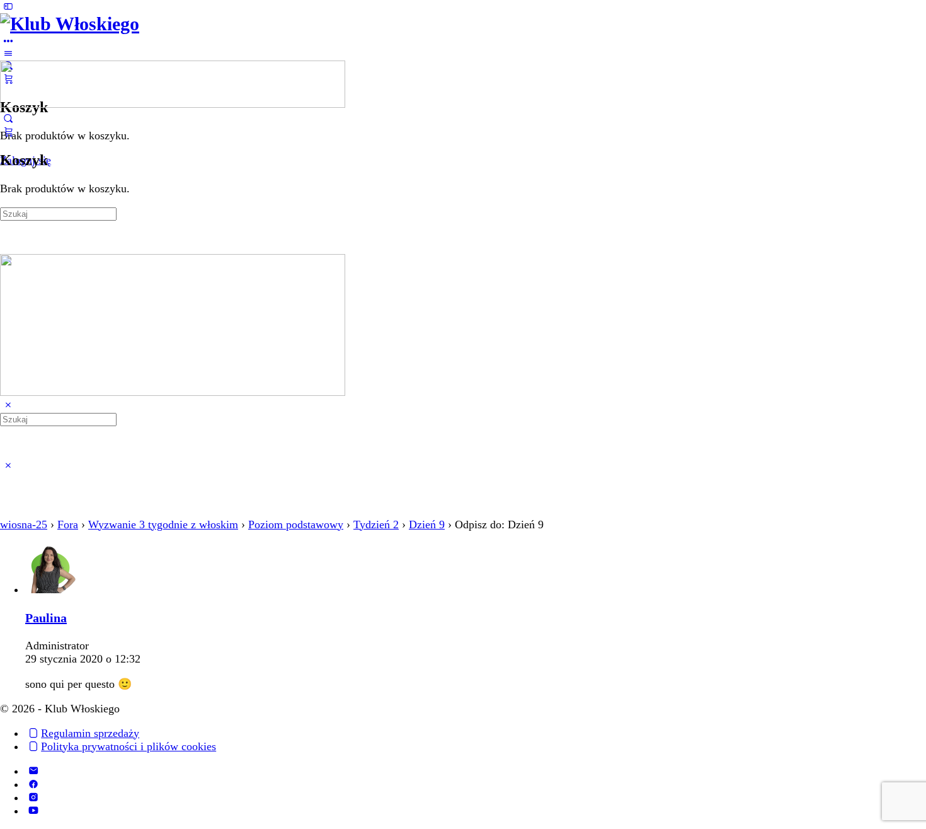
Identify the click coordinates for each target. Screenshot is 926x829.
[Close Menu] (8, 405)
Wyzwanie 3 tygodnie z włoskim (163, 524)
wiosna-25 (23, 524)
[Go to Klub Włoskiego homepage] (69, 23)
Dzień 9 (427, 524)
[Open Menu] (8, 53)
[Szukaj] (8, 118)
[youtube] (33, 810)
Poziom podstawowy (295, 524)
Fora (67, 524)
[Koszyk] (8, 131)
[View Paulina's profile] (50, 589)
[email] (33, 771)
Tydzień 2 (376, 524)
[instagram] (33, 797)
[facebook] (33, 784)
